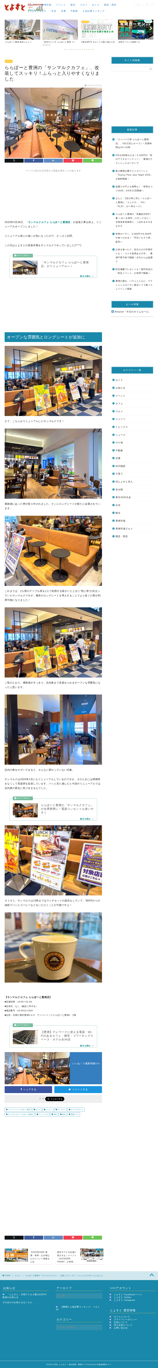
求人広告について (123, 1325)
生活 (53, 11)
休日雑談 (120, 466)
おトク (96, 4)
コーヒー (48, 1110)
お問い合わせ (121, 1328)
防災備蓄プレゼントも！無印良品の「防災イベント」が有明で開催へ (134, 271)
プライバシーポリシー (125, 1319)
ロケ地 (119, 442)
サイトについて (122, 1317)
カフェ (8, 61)
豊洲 (63, 1114)
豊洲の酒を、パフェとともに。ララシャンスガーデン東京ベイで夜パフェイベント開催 (134, 285)
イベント (61, 4)
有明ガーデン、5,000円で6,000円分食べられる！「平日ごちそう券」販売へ (134, 238)
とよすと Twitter (122, 1297)
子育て (119, 473)
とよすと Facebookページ (128, 1294)
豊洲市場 (46, 4)
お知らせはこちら (23, 1302)
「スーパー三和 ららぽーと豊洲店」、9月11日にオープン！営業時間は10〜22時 (134, 143)
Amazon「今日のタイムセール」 (132, 311)
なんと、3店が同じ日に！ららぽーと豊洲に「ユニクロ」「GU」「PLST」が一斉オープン (134, 202)
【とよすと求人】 (37, 11)
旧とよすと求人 (124, 481)
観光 (73, 4)
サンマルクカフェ (76, 1110)
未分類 (119, 489)
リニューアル (43, 1114)
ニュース (32, 4)
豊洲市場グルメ (124, 528)
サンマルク (61, 1110)
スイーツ (120, 419)
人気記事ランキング (94, 11)
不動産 (74, 11)
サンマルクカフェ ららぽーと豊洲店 (20, 1114)
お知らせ (120, 388)
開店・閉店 (110, 4)
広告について (121, 1322)
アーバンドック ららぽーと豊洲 (19, 1110)
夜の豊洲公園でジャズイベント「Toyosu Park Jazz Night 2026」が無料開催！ (134, 175)
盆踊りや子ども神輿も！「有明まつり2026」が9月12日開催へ (134, 188)
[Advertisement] (53, 193)
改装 (55, 1114)
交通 (63, 11)
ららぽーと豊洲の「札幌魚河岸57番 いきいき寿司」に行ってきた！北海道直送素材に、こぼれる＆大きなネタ (134, 220)
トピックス (122, 427)
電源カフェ (74, 1114)
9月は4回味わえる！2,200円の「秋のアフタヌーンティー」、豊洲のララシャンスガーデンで (134, 159)
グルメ (83, 4)
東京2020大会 (123, 497)
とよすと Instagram (124, 1300)
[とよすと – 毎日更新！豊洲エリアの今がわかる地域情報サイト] (24, 11)
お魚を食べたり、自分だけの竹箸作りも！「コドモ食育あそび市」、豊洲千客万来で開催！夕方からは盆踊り (134, 255)
